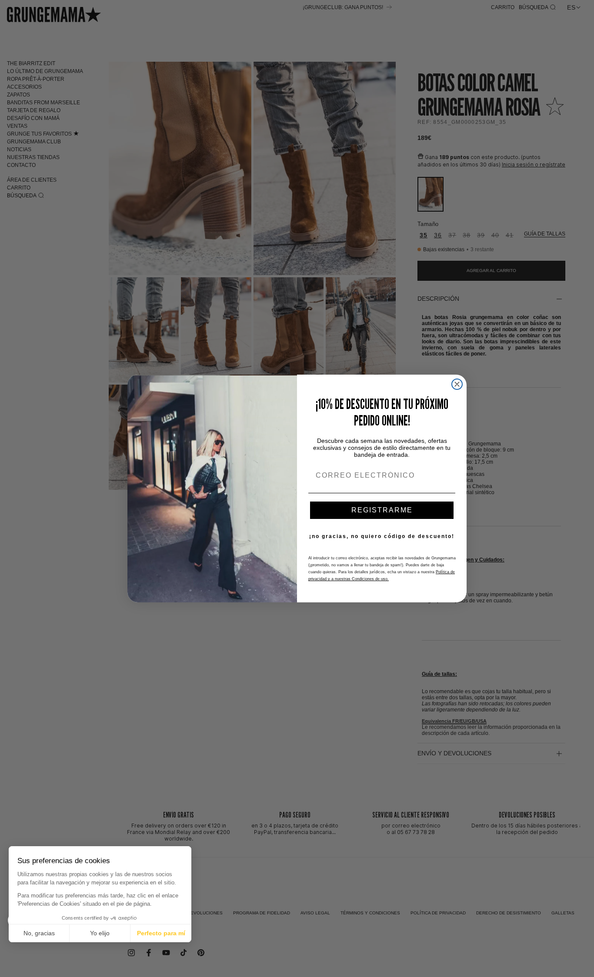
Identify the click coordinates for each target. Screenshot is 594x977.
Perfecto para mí (161, 933)
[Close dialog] (457, 384)
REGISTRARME (382, 510)
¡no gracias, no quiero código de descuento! (381, 536)
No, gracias (39, 933)
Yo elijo (100, 933)
